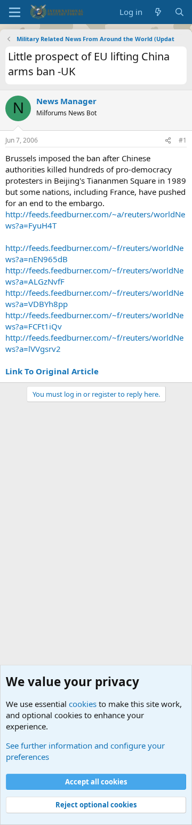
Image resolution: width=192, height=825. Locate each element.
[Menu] (14, 12)
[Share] (168, 141)
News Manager (66, 101)
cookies (83, 703)
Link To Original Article (52, 371)
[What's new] (158, 12)
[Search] (179, 12)
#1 (183, 140)
